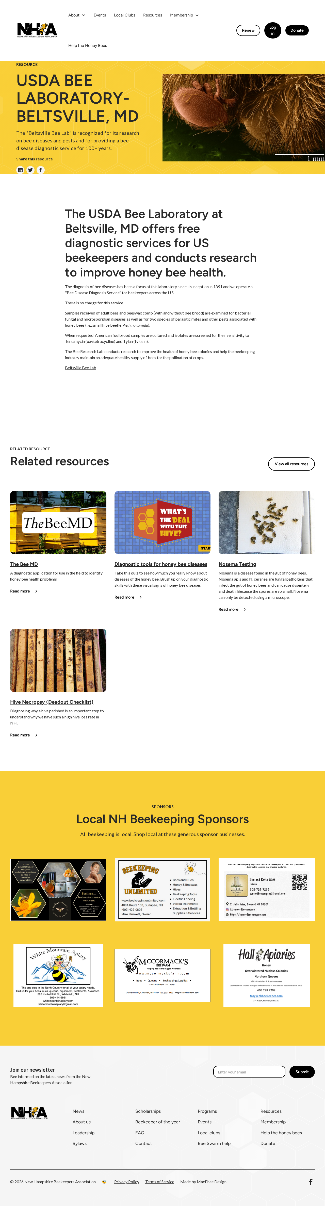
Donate (297, 30)
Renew (248, 30)
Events (100, 15)
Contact (143, 1143)
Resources (152, 15)
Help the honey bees (281, 1132)
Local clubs (209, 1132)
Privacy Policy (126, 1181)
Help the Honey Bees (87, 45)
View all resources (291, 463)
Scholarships (148, 1111)
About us (82, 1121)
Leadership (83, 1132)
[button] (77, 15)
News (78, 1111)
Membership (273, 1121)
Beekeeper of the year (157, 1121)
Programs (207, 1111)
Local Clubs (124, 15)
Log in (272, 30)
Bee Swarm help (214, 1143)
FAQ (139, 1132)
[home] (37, 30)
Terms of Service (159, 1181)
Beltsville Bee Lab (80, 367)
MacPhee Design (211, 1181)
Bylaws (80, 1143)
